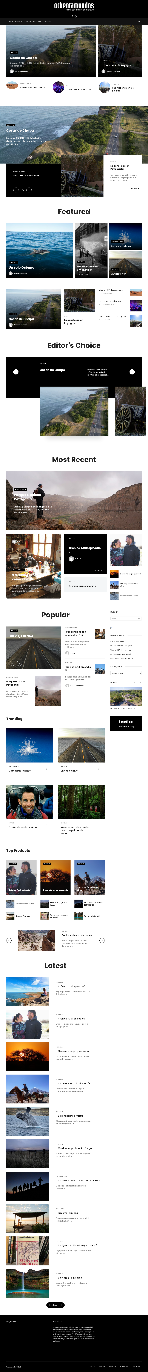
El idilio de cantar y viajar (23, 827)
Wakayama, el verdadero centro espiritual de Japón (75, 830)
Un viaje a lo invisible (92, 916)
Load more (54, 1305)
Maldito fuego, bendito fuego (59, 904)
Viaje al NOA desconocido (33, 87)
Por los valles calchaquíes (77, 935)
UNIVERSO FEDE (14, 767)
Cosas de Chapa (52, 370)
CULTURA (28, 21)
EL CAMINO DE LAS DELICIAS (122, 708)
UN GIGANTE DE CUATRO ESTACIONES (93, 904)
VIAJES (10, 21)
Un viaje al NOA (69, 770)
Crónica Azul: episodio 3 (85, 550)
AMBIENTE (18, 21)
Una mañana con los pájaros (123, 89)
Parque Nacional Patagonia (16, 683)
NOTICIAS (48, 21)
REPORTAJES (38, 21)
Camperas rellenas (20, 770)
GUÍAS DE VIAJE (25, 83)
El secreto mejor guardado (131, 574)
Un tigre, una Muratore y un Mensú (60, 916)
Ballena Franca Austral (129, 596)
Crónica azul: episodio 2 (82, 586)
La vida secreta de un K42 (79, 89)
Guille (19, 541)
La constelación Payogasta (119, 167)
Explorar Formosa (23, 916)
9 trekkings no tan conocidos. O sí (75, 633)
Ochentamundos (81, 559)
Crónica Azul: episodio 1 (71, 1018)
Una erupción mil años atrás (129, 584)
